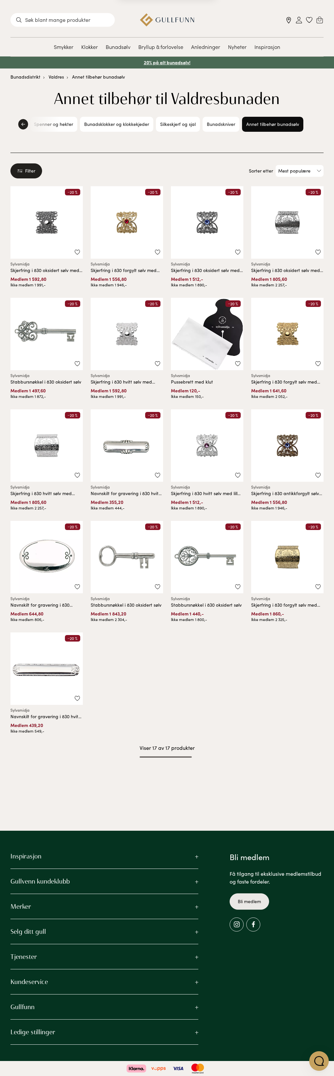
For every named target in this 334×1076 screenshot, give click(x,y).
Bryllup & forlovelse (160, 46)
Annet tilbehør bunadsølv (98, 77)
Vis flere (167, 774)
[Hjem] (167, 19)
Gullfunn (22, 1007)
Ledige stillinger (32, 1032)
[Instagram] (237, 924)
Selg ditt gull (28, 931)
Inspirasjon (267, 46)
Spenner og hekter (53, 124)
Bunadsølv (118, 46)
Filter (30, 171)
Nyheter (237, 46)
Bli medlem (249, 901)
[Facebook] (253, 924)
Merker (20, 906)
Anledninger (205, 46)
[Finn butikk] (289, 20)
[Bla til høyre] (311, 124)
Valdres (56, 77)
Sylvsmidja (19, 263)
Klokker (89, 46)
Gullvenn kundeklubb (40, 881)
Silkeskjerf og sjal (178, 124)
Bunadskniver (221, 124)
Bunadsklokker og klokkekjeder (116, 124)
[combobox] (62, 20)
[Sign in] (299, 20)
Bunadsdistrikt (25, 77)
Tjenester (23, 957)
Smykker (63, 46)
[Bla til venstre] (23, 124)
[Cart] (320, 20)
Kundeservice (29, 982)
